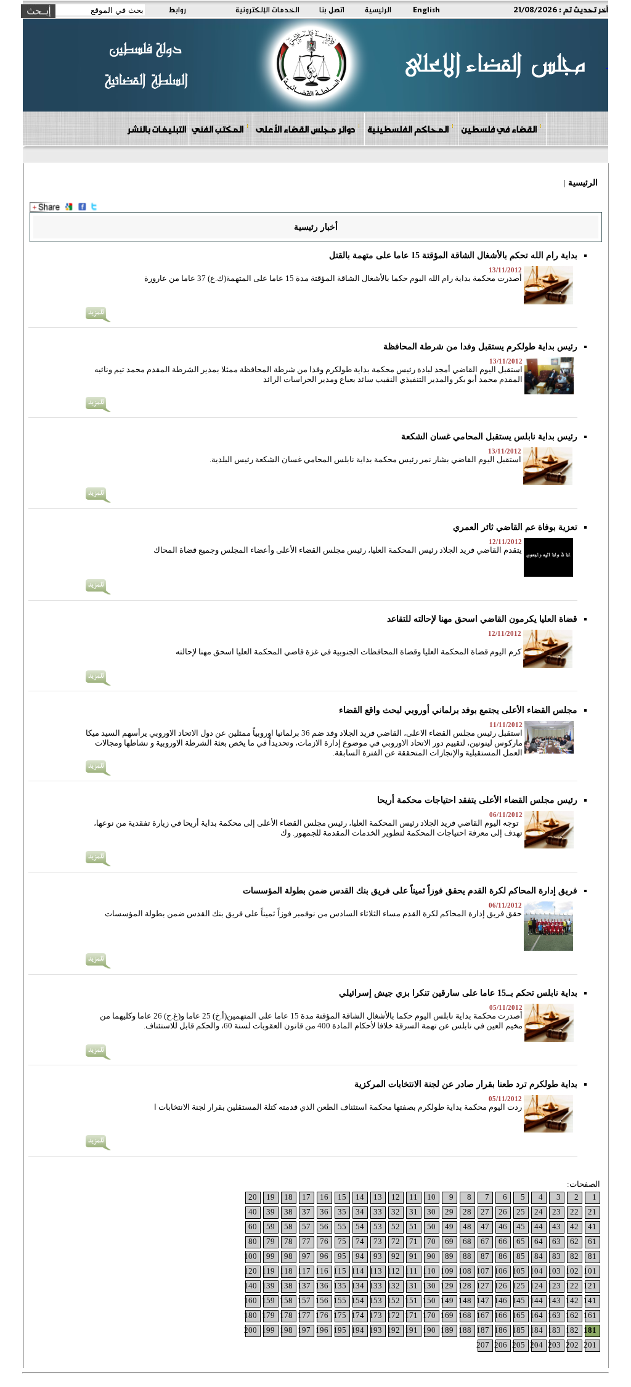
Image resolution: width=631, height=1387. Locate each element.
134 (357, 1285)
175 (339, 1315)
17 (306, 1197)
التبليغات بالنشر (156, 128)
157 (304, 1300)
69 (449, 1241)
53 (377, 1226)
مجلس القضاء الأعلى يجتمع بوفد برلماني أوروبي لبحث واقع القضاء (458, 710)
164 (536, 1315)
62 (574, 1241)
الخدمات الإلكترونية (267, 9)
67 (485, 1241)
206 (500, 1344)
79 (270, 1241)
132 (393, 1285)
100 (250, 1256)
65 (520, 1241)
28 (467, 1211)
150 (429, 1300)
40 (252, 1211)
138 (286, 1285)
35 (342, 1211)
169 (447, 1315)
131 (411, 1285)
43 (556, 1226)
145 (518, 1300)
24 (538, 1211)
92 (395, 1256)
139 (268, 1285)
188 (464, 1330)
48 (467, 1226)
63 (556, 1241)
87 (485, 1256)
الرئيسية (378, 9)
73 (377, 1241)
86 (503, 1256)
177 (304, 1315)
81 (592, 1256)
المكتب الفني (217, 128)
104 (536, 1270)
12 (395, 1197)
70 (431, 1241)
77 (306, 1241)
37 (306, 1211)
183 (554, 1330)
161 (590, 1315)
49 (449, 1226)
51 (413, 1226)
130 (429, 1285)
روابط (177, 9)
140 (250, 1285)
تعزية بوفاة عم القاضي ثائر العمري (515, 527)
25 (520, 1211)
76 (324, 1241)
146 (500, 1300)
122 (572, 1285)
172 (393, 1315)
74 (360, 1241)
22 (574, 1211)
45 (520, 1226)
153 (375, 1300)
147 (482, 1300)
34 (360, 1211)
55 (342, 1226)
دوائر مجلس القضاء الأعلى (305, 128)
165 (518, 1315)
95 (342, 1256)
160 (250, 1300)
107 (482, 1270)
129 (447, 1285)
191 (411, 1330)
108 (464, 1270)
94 (360, 1256)
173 (375, 1315)
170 (429, 1315)
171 (411, 1315)
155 (339, 1300)
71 (413, 1241)
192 (393, 1330)
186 (500, 1330)
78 (288, 1241)
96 (324, 1256)
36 (324, 1211)
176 (322, 1315)
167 (482, 1315)
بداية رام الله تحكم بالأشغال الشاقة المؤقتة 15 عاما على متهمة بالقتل (453, 255)
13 (377, 1197)
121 (590, 1285)
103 (554, 1270)
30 (431, 1211)
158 (286, 1300)
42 (574, 1226)
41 (592, 1226)
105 (518, 1270)
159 (268, 1300)
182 (572, 1330)
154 (357, 1300)
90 (431, 1256)
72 (395, 1241)
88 (467, 1256)
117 (304, 1270)
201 (590, 1344)
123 (554, 1285)
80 (252, 1241)
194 (357, 1330)
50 (431, 1226)
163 (554, 1315)
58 (288, 1226)
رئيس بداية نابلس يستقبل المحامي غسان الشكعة (489, 436)
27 (485, 1211)
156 (322, 1300)
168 (464, 1315)
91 (413, 1256)
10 (431, 1197)
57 (306, 1226)
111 (411, 1270)
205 (518, 1344)
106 (500, 1270)
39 (270, 1211)
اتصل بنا (331, 9)
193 (375, 1330)
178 (286, 1315)
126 (500, 1285)
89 (449, 1256)
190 (429, 1330)
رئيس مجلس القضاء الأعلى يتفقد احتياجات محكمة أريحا (477, 800)
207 (482, 1344)
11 (413, 1197)
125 (518, 1285)
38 (288, 1211)
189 (447, 1330)
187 (482, 1330)
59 (270, 1226)
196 (322, 1330)
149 (447, 1300)
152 (393, 1300)
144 (536, 1300)
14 (360, 1197)
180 (250, 1315)
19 (270, 1197)
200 (250, 1330)
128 (464, 1285)
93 (377, 1256)
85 (520, 1256)
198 (286, 1330)
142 (572, 1300)
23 (556, 1211)
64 (538, 1241)
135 (339, 1285)
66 (503, 1241)
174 (357, 1315)
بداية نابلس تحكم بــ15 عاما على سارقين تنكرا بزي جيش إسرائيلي (458, 993)
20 (252, 1197)
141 (590, 1300)
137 (304, 1285)
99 (270, 1256)
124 (536, 1285)
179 (268, 1315)
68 (467, 1241)
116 (322, 1270)
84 (538, 1256)
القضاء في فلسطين (499, 128)
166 (500, 1315)
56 (324, 1226)
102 (572, 1270)
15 (342, 1197)
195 (339, 1330)
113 (375, 1270)
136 (322, 1285)
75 (342, 1241)
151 (411, 1300)
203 (554, 1344)
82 (574, 1256)
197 (304, 1330)
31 (413, 1211)
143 (554, 1300)
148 (464, 1300)
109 (447, 1270)
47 (485, 1226)
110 (429, 1270)
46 (503, 1226)
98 (288, 1256)
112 (393, 1270)
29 (449, 1211)
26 (503, 1211)
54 (360, 1226)
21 (592, 1211)
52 (395, 1226)
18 (288, 1197)
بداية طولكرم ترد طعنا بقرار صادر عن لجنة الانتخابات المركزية (465, 1084)
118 (286, 1270)
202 (572, 1344)
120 (250, 1270)
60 (252, 1226)
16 (324, 1197)
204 (536, 1344)
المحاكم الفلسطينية (408, 128)
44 (538, 1226)
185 (518, 1330)
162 (572, 1315)
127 (482, 1285)
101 (590, 1270)
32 (395, 1211)
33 (377, 1211)
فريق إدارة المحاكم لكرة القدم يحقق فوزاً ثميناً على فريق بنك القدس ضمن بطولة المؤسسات (410, 890)
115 (339, 1270)
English (426, 9)
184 (536, 1330)
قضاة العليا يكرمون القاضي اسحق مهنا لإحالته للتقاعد (482, 619)
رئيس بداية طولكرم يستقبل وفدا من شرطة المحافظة (480, 346)
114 (357, 1270)
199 (268, 1330)
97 (306, 1256)
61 (592, 1241)
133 (375, 1285)
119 (268, 1270)
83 (556, 1256)
